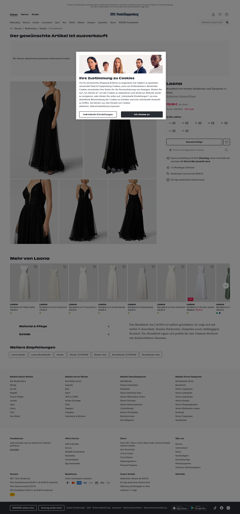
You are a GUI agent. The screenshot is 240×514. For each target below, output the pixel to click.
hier (103, 103)
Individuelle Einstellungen (98, 114)
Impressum (115, 106)
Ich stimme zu (142, 114)
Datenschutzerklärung (99, 106)
